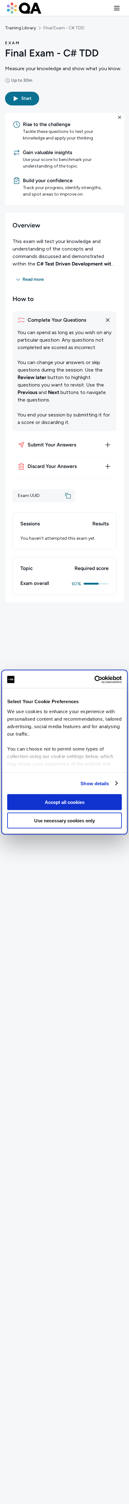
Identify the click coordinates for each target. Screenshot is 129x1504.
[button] (116, 8)
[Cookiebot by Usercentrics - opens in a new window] (94, 679)
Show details (94, 783)
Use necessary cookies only (64, 820)
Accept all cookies (65, 802)
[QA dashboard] (24, 8)
